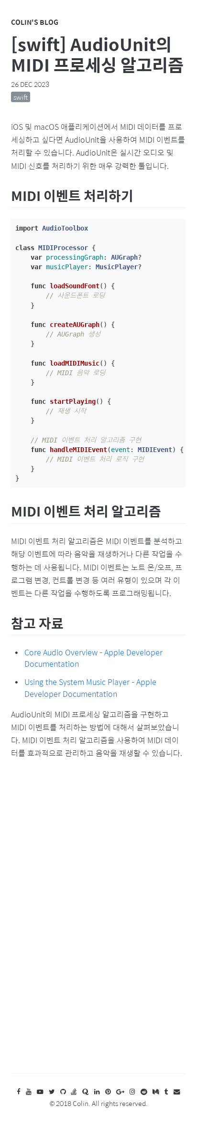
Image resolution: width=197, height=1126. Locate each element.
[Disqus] (98, 925)
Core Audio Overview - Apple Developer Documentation (93, 658)
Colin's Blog (34, 22)
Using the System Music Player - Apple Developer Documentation (90, 688)
